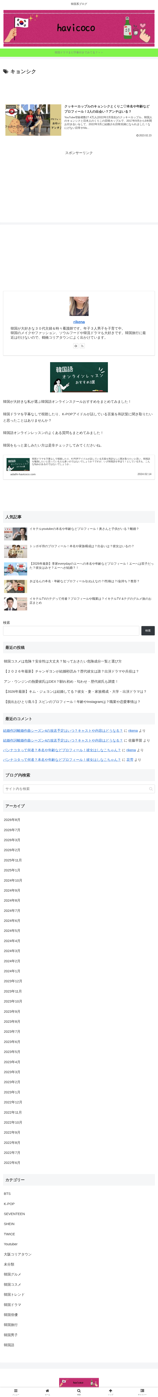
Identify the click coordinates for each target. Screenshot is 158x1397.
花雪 (129, 760)
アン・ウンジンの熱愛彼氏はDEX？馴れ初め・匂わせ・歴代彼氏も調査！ (61, 681)
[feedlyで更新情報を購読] (75, 345)
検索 (6, 623)
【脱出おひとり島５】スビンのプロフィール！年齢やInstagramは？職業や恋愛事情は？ (72, 702)
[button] (151, 789)
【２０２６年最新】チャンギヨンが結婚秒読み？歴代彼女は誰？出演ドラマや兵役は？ (71, 671)
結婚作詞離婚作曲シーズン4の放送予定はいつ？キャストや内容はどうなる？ (63, 731)
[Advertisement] (79, 86)
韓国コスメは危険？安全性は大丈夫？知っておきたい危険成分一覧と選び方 (63, 661)
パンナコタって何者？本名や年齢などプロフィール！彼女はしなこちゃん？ (62, 750)
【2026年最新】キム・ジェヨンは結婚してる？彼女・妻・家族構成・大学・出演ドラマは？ (75, 691)
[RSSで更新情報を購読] (82, 345)
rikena (79, 322)
